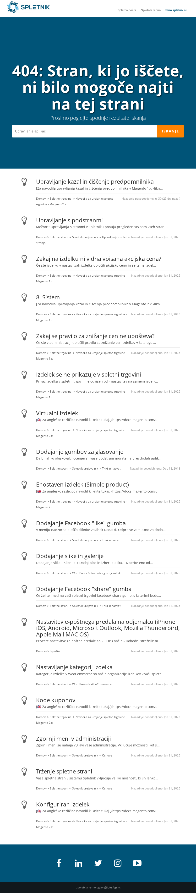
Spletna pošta (127, 10)
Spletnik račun (151, 10)
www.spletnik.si (175, 10)
